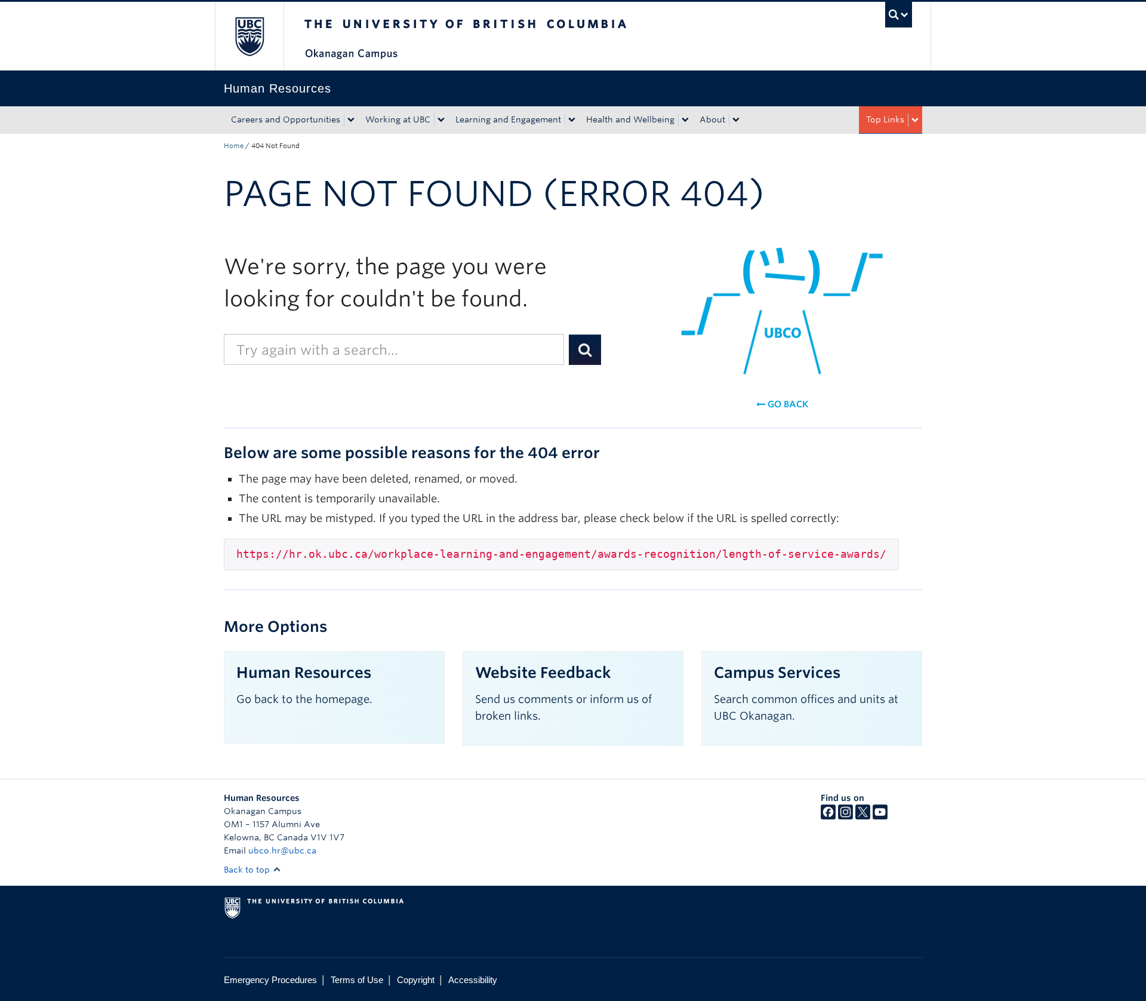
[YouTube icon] (880, 816)
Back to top (248, 869)
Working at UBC (397, 119)
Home (234, 146)
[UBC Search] (898, 14)
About (712, 119)
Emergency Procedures (270, 980)
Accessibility (472, 980)
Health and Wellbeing (630, 119)
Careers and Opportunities (285, 119)
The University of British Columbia (249, 36)
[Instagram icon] (845, 816)
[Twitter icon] (862, 816)
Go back (786, 404)
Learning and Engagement (508, 119)
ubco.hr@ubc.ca (282, 850)
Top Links (885, 119)
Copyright (416, 980)
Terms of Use (357, 980)
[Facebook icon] (828, 816)
